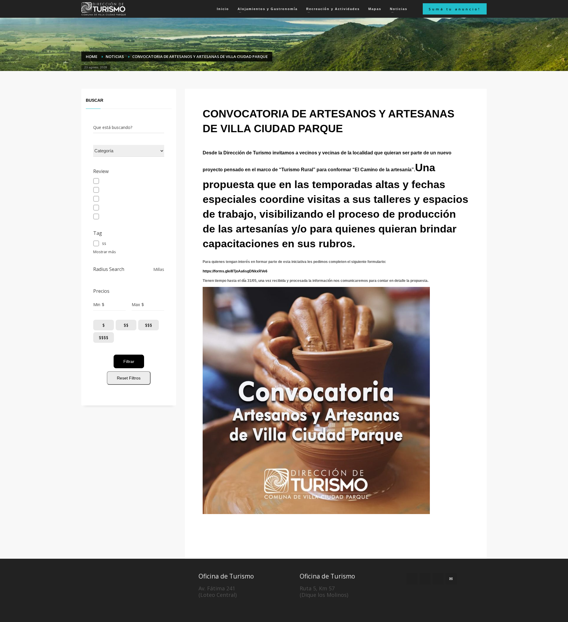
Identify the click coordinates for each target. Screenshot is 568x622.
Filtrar (128, 361)
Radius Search (108, 269)
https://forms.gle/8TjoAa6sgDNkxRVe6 (235, 271)
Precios (101, 291)
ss (104, 243)
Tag (97, 233)
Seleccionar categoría (113, 151)
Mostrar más (104, 251)
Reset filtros (129, 378)
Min (96, 304)
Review (101, 171)
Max (136, 304)
